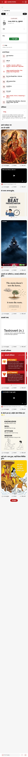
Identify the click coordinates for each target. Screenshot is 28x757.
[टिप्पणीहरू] (25, 755)
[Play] (14, 176)
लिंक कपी (23, 165)
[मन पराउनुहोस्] (22, 755)
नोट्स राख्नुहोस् (15, 39)
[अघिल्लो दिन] (4, 19)
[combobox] (14, 112)
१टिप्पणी (25, 406)
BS (3, 13)
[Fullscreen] (25, 181)
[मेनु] (2, 2)
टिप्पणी (15, 165)
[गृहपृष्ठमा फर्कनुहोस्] (2, 7)
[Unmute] (22, 181)
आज (25, 13)
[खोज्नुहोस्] (23, 2)
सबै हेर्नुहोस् (14, 500)
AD (7, 13)
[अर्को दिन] (24, 19)
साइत (4, 29)
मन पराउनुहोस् (6, 165)
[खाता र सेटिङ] (25, 2)
